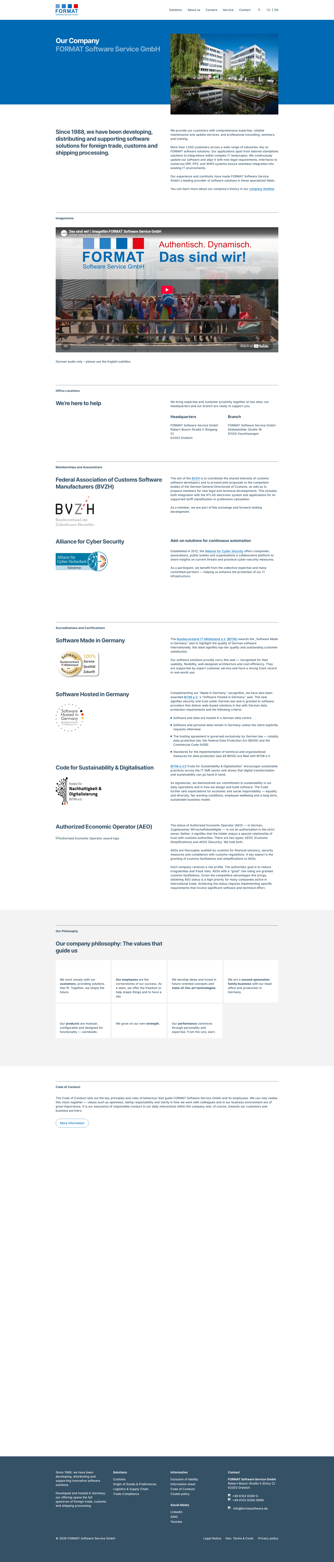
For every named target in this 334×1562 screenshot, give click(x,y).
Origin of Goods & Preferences (134, 1484)
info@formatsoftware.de (250, 1508)
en (276, 9)
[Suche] (259, 10)
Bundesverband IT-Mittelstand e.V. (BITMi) (207, 639)
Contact (244, 10)
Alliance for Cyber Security (224, 551)
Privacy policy (268, 1538)
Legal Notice (212, 1538)
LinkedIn (176, 1512)
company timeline (261, 189)
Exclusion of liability (184, 1479)
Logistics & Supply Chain (130, 1489)
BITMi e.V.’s (178, 766)
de (269, 9)
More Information (72, 1123)
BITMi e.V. (191, 697)
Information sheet (182, 1484)
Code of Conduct (182, 1489)
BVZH (196, 478)
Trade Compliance (126, 1494)
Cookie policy (180, 1494)
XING (174, 1517)
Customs (119, 1479)
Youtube (176, 1521)
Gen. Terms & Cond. (239, 1538)
